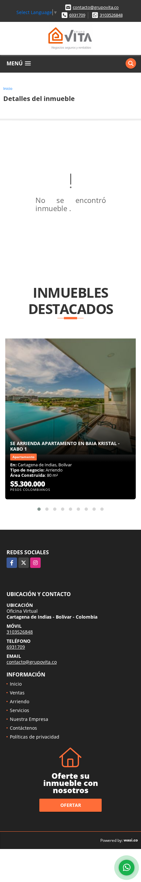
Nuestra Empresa (29, 719)
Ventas (17, 693)
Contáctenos (23, 728)
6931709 (77, 15)
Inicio (7, 88)
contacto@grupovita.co (96, 7)
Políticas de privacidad (34, 737)
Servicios (19, 710)
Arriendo (19, 701)
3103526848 (111, 15)
